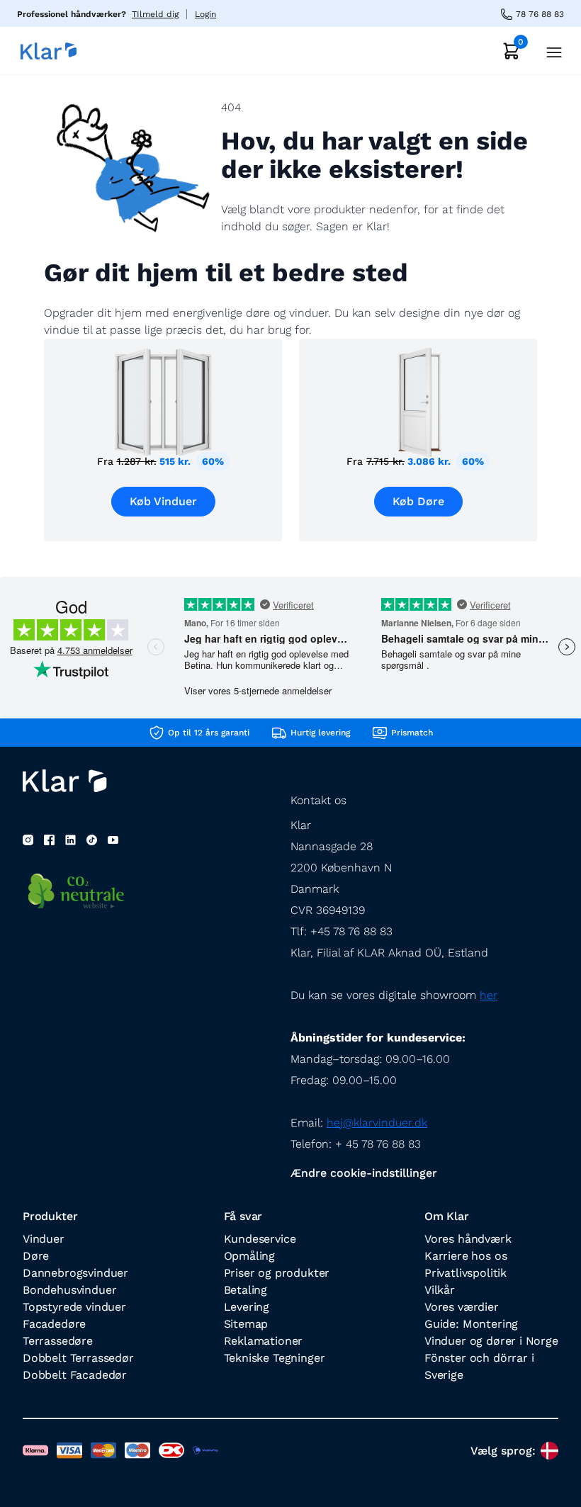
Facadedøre (54, 1324)
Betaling (246, 1290)
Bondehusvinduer (69, 1290)
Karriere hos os (465, 1256)
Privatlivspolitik (465, 1273)
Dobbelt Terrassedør (78, 1358)
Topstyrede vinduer (74, 1307)
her (488, 995)
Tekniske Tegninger (274, 1358)
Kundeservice (260, 1239)
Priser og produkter (277, 1273)
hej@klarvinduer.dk (377, 1122)
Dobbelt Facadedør (75, 1375)
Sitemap (246, 1324)
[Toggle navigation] (550, 50)
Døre (36, 1256)
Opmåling (250, 1256)
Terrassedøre (58, 1341)
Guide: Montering (471, 1324)
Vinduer (43, 1239)
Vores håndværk (468, 1239)
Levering (247, 1307)
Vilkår (439, 1290)
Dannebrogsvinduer (75, 1273)
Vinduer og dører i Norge (491, 1341)
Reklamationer (263, 1341)
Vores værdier (461, 1307)
